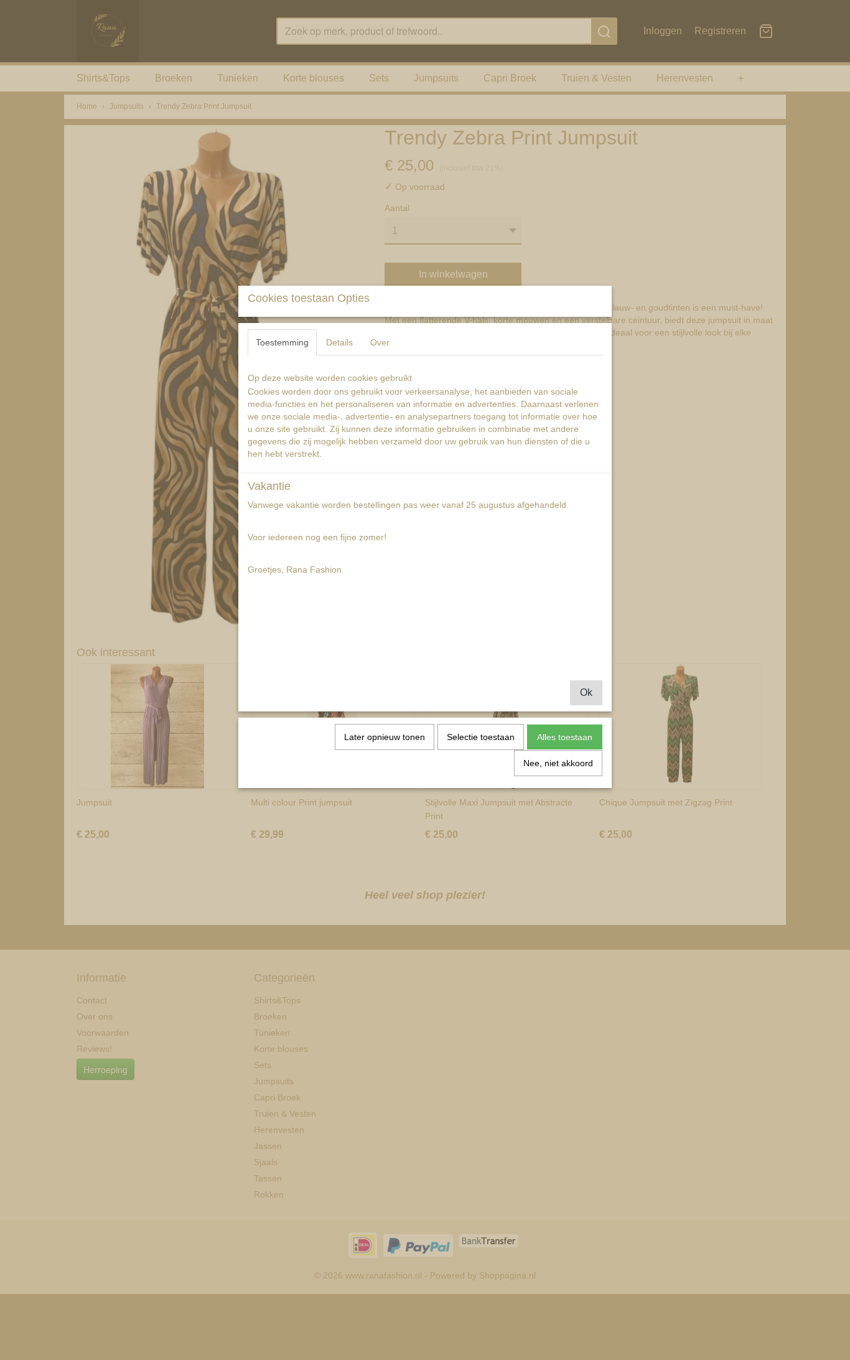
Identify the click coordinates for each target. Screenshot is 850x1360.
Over (380, 342)
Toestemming (282, 342)
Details (339, 342)
